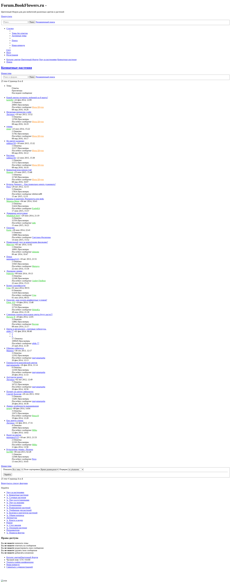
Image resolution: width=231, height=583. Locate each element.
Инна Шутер (38, 107)
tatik (34, 223)
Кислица (10, 155)
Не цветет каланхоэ (15, 141)
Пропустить (6, 16)
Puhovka (10, 273)
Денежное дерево (14, 271)
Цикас (9, 256)
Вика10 (35, 416)
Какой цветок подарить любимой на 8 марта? (27, 97)
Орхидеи (10, 228)
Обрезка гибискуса (15, 348)
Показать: (7, 469)
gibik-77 (10, 331)
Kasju (8, 230)
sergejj (9, 408)
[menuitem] (20, 33)
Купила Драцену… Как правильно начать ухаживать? (31, 184)
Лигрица (10, 114)
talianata (35, 252)
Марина (10, 350)
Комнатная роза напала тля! (19, 170)
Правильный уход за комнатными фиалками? (27, 242)
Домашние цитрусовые (17, 213)
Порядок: (63, 469)
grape (8, 129)
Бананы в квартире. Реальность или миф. (25, 199)
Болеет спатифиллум (15, 285)
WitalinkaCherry (13, 216)
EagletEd (36, 208)
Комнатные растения (16, 67)
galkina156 (11, 143)
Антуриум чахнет (14, 377)
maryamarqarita (38, 358)
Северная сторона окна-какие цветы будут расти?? (29, 314)
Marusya (35, 266)
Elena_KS (10, 302)
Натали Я (10, 317)
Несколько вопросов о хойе (18, 112)
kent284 (9, 100)
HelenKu (36, 310)
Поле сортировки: (32, 469)
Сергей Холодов (13, 394)
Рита (8, 187)
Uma (8, 288)
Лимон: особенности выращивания (22, 406)
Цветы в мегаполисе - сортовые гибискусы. (26, 329)
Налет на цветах (13, 435)
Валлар (35, 324)
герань (9, 126)
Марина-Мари (12, 201)
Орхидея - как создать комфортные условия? (26, 300)
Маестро (10, 244)
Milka (34, 430)
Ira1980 (9, 452)
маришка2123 (12, 259)
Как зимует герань (14, 420)
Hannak (9, 172)
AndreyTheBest (39, 281)
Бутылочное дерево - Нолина (19, 449)
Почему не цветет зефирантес (20, 391)
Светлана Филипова (41, 237)
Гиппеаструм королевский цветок (21, 363)
